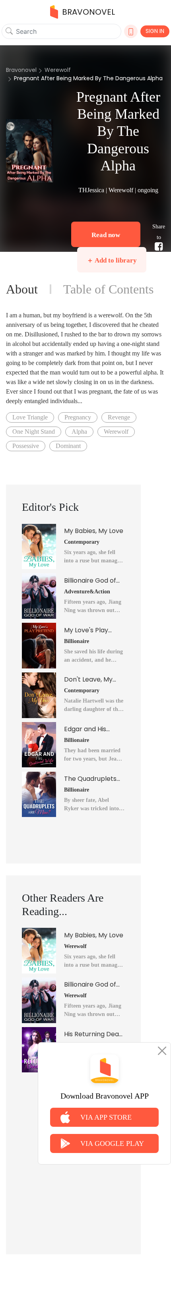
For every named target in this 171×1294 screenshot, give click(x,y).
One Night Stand (33, 431)
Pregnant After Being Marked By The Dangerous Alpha (88, 78)
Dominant (68, 445)
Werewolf (58, 70)
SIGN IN (155, 31)
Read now (105, 235)
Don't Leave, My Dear (88, 679)
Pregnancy (77, 417)
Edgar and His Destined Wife (85, 729)
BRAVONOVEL (88, 11)
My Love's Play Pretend (86, 630)
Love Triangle (30, 417)
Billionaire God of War (90, 580)
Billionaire (76, 641)
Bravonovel (21, 70)
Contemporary (81, 542)
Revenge (119, 417)
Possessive (25, 445)
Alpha (79, 431)
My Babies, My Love (93, 530)
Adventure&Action (87, 592)
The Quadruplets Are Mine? (90, 779)
